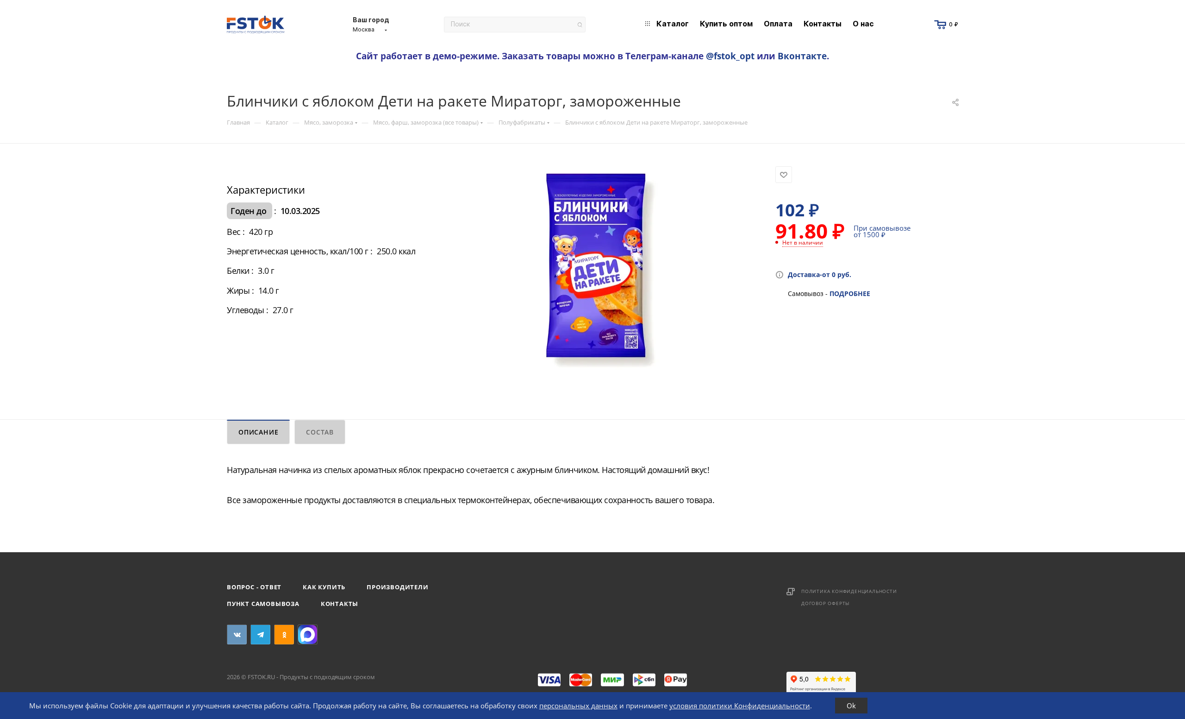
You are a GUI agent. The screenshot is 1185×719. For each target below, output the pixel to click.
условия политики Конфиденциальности (739, 705)
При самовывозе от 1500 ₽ (882, 231)
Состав (320, 432)
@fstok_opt (730, 56)
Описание (258, 432)
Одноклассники (284, 634)
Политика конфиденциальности (849, 591)
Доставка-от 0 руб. (819, 274)
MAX (308, 634)
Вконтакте (802, 56)
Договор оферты (825, 603)
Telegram (260, 634)
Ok (851, 705)
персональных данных (578, 705)
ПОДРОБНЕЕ (850, 293)
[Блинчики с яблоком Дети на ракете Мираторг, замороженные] (595, 270)
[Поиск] (579, 25)
